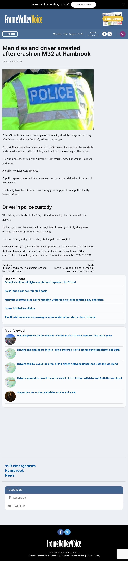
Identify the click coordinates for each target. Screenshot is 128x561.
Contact (93, 35)
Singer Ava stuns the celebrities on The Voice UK (46, 392)
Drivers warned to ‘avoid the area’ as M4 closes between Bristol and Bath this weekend (69, 378)
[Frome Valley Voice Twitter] (109, 34)
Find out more (84, 4)
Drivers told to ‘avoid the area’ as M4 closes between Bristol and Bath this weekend (67, 364)
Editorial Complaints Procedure (43, 555)
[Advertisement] (64, 429)
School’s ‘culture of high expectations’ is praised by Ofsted (40, 282)
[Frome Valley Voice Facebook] (104, 34)
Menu (11, 34)
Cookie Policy (93, 555)
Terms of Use (77, 555)
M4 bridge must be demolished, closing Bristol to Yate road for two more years (64, 335)
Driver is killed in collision (20, 308)
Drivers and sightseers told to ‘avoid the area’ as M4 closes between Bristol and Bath (68, 349)
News (93, 32)
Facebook (19, 497)
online (26, 255)
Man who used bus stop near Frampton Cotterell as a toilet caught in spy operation (54, 299)
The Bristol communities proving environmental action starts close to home (50, 317)
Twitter (19, 506)
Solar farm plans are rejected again (26, 290)
